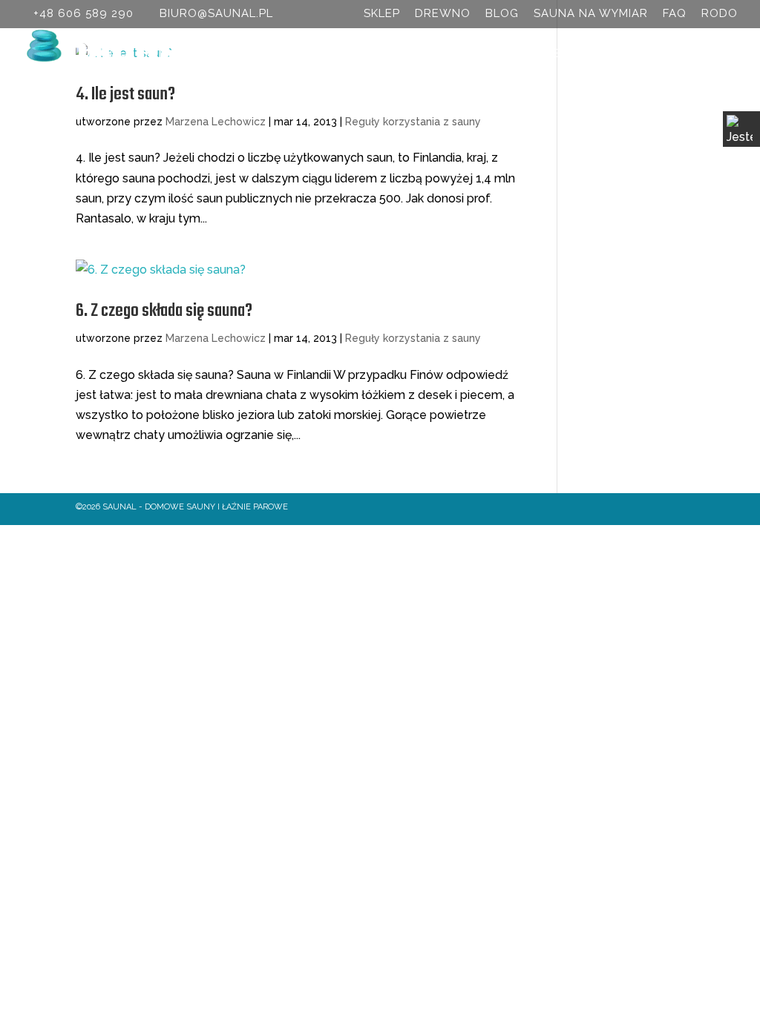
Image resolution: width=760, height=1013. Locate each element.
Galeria (607, 54)
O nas (165, 54)
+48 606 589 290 (83, 13)
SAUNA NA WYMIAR (591, 14)
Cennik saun (340, 54)
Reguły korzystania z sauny (413, 122)
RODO (719, 14)
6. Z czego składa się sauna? (164, 311)
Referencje (524, 54)
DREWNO (443, 14)
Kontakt (679, 54)
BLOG (502, 14)
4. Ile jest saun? (125, 94)
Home (109, 54)
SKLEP (382, 14)
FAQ (675, 14)
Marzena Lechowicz (216, 122)
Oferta (241, 54)
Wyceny (426, 54)
